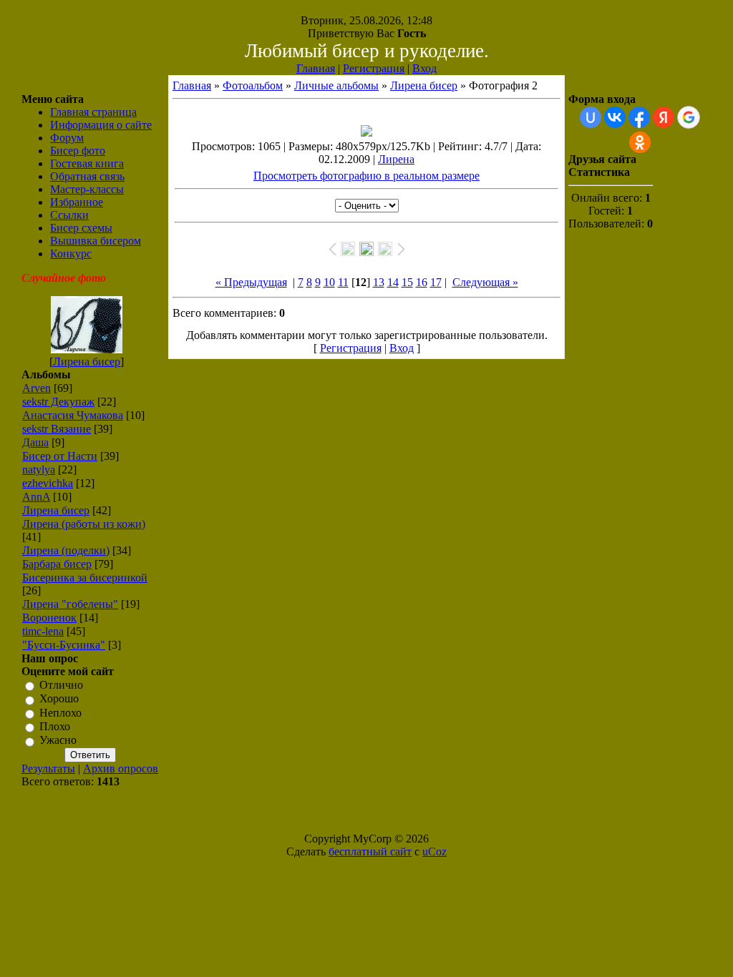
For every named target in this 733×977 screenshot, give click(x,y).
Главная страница (93, 112)
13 (378, 282)
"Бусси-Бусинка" (63, 645)
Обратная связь (87, 176)
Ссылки (69, 215)
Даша (35, 442)
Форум (67, 138)
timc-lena (43, 631)
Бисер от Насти (59, 456)
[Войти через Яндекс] (663, 117)
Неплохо (60, 713)
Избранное (76, 202)
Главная (315, 68)
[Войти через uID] (590, 117)
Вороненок (49, 618)
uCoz (434, 851)
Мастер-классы (87, 189)
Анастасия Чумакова (72, 415)
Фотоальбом (253, 85)
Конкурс (71, 253)
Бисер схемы (81, 228)
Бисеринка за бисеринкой (84, 577)
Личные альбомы (336, 85)
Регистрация (373, 68)
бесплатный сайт (370, 851)
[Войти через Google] (688, 117)
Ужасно (58, 741)
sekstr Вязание (56, 429)
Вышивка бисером (95, 241)
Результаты (48, 768)
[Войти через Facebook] (639, 117)
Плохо (54, 726)
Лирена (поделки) (66, 550)
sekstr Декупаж (58, 402)
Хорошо (59, 699)
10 (329, 282)
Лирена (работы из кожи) (83, 524)
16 (421, 282)
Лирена (396, 159)
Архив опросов (120, 768)
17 (436, 282)
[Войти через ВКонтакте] (615, 117)
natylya (38, 469)
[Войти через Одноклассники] (640, 142)
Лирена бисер (86, 361)
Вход (424, 68)
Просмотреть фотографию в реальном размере (366, 176)
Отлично (61, 685)
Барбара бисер (57, 564)
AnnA (36, 497)
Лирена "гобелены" (70, 604)
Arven (36, 388)
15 (407, 282)
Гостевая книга (87, 163)
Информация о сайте (101, 125)
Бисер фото (77, 150)
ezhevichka (47, 483)
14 (393, 282)
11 (343, 282)
